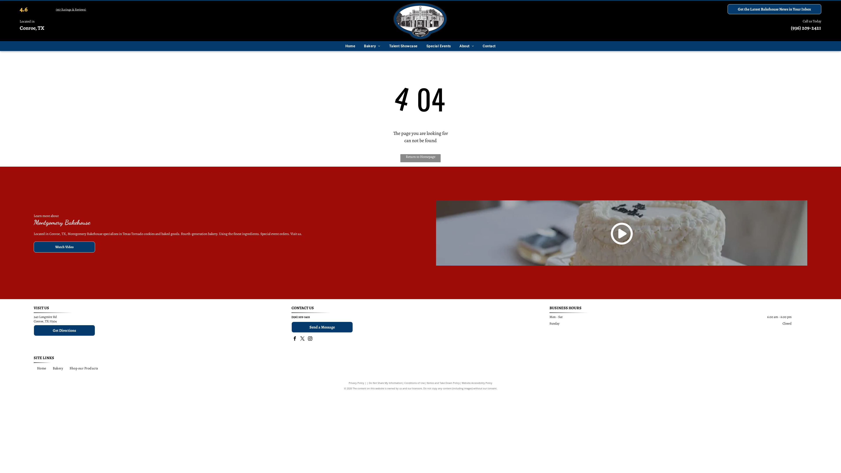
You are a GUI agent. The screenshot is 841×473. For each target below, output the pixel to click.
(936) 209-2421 (806, 27)
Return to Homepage (420, 156)
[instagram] (310, 339)
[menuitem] (350, 46)
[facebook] (295, 339)
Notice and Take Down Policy (443, 383)
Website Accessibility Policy (477, 383)
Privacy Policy (356, 383)
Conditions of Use (414, 383)
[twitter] (302, 339)
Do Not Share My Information (385, 383)
